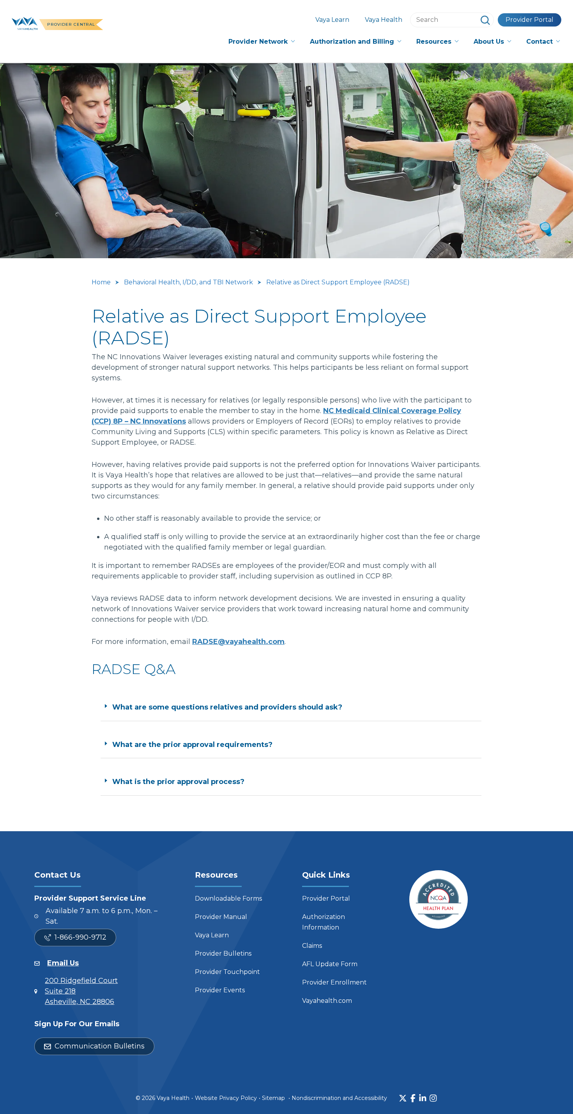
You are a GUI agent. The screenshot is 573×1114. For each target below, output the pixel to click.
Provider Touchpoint (227, 972)
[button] (261, 41)
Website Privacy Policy (226, 1098)
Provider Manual (221, 917)
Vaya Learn (332, 19)
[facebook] (413, 1098)
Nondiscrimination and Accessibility (339, 1098)
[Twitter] (403, 1098)
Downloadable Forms (228, 898)
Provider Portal (530, 19)
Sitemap (273, 1098)
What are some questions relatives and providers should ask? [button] (227, 707)
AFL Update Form (329, 964)
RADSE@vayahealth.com (238, 641)
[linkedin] (423, 1098)
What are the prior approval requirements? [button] (192, 744)
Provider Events (220, 990)
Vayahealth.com (327, 1000)
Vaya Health (383, 19)
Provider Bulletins (223, 953)
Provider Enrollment (334, 982)
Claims (312, 945)
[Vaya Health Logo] (24, 22)
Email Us (63, 963)
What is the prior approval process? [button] (178, 781)
